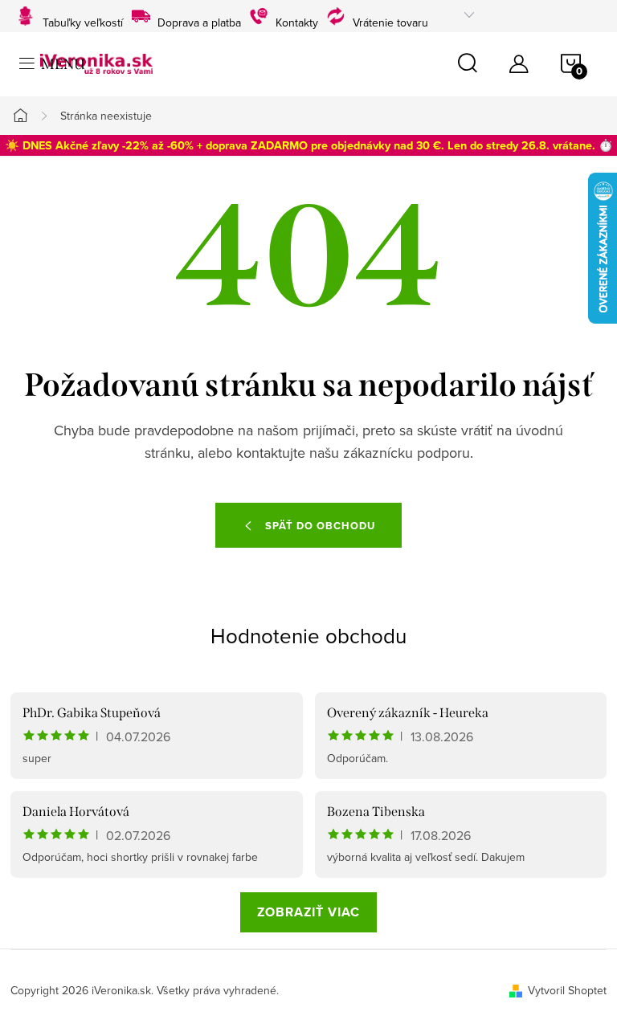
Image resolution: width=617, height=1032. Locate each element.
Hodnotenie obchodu (308, 635)
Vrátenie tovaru (390, 20)
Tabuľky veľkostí (83, 20)
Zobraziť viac (308, 912)
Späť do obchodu (320, 525)
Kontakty (297, 20)
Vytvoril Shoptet (567, 990)
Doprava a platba (199, 20)
